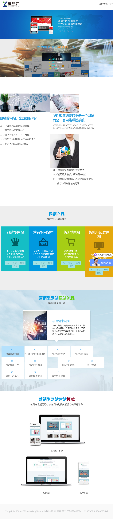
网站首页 (103, 4)
